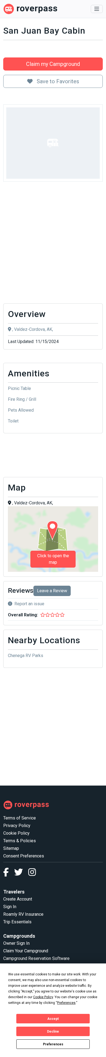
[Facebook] (8, 873)
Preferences (53, 1044)
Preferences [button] (66, 1003)
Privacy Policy (16, 825)
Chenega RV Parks (25, 655)
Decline (53, 1031)
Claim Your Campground (25, 950)
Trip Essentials (17, 921)
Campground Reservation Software (36, 958)
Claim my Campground (53, 64)
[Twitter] (21, 873)
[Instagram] (32, 873)
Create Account (17, 899)
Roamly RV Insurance (23, 914)
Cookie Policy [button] (43, 997)
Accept (53, 1019)
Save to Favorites (57, 81)
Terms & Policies (19, 840)
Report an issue (29, 603)
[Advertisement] (53, 244)
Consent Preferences (23, 856)
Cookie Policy (16, 833)
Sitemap (11, 848)
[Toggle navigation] (97, 9)
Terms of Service (19, 818)
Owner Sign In (16, 943)
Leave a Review (52, 590)
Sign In (9, 906)
